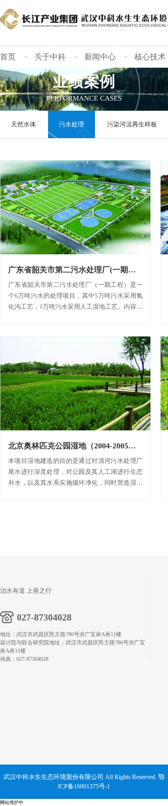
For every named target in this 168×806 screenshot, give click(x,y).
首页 (8, 56)
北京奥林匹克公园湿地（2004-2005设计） (75, 445)
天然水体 (23, 124)
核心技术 (150, 56)
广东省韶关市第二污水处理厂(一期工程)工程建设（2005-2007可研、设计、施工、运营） (75, 269)
